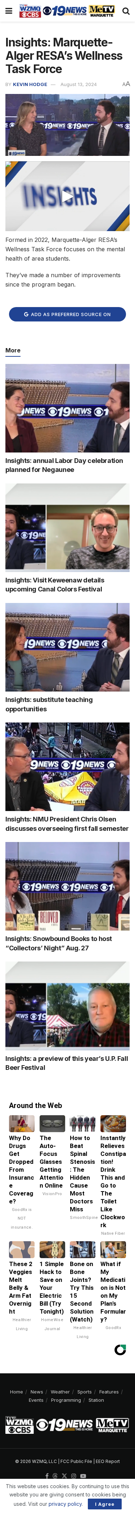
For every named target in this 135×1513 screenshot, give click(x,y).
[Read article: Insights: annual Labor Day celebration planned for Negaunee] (67, 408)
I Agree (104, 1504)
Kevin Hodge (30, 84)
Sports (84, 1392)
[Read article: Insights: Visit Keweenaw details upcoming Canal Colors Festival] (67, 527)
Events (36, 1400)
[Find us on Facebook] (47, 1476)
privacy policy (65, 1504)
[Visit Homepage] (67, 10)
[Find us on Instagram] (73, 1476)
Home (16, 1392)
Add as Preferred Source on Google (70, 316)
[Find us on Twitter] (64, 1476)
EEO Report (108, 1461)
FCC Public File (76, 1461)
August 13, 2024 (78, 84)
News (37, 1392)
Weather (60, 1392)
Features (109, 1392)
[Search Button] (126, 11)
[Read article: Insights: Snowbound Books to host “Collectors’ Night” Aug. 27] (67, 886)
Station (96, 1400)
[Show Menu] (8, 11)
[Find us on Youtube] (83, 1476)
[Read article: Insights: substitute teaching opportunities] (67, 647)
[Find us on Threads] (55, 1476)
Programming (66, 1400)
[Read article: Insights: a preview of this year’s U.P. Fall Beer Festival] (67, 1006)
